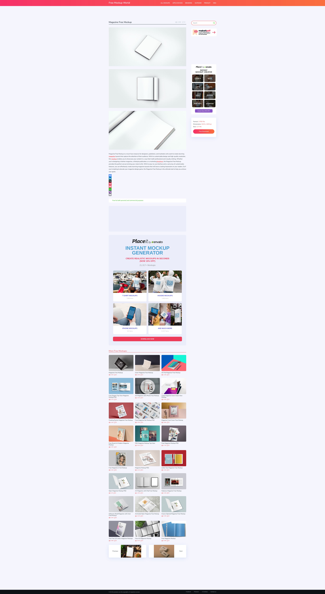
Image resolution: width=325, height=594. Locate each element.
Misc (214, 3)
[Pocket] (147, 186)
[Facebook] (147, 175)
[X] (147, 181)
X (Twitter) (205, 592)
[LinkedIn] (147, 178)
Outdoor (198, 3)
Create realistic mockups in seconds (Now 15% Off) (147, 259)
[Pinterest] (147, 183)
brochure (160, 161)
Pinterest (196, 592)
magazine (112, 156)
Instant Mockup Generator (147, 250)
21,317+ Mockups (147, 265)
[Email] (147, 194)
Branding (188, 3)
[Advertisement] (162, 13)
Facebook (188, 592)
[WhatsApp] (147, 189)
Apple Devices (178, 3)
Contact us (213, 592)
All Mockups (165, 3)
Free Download (204, 131)
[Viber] (147, 192)
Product (207, 3)
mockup (114, 159)
